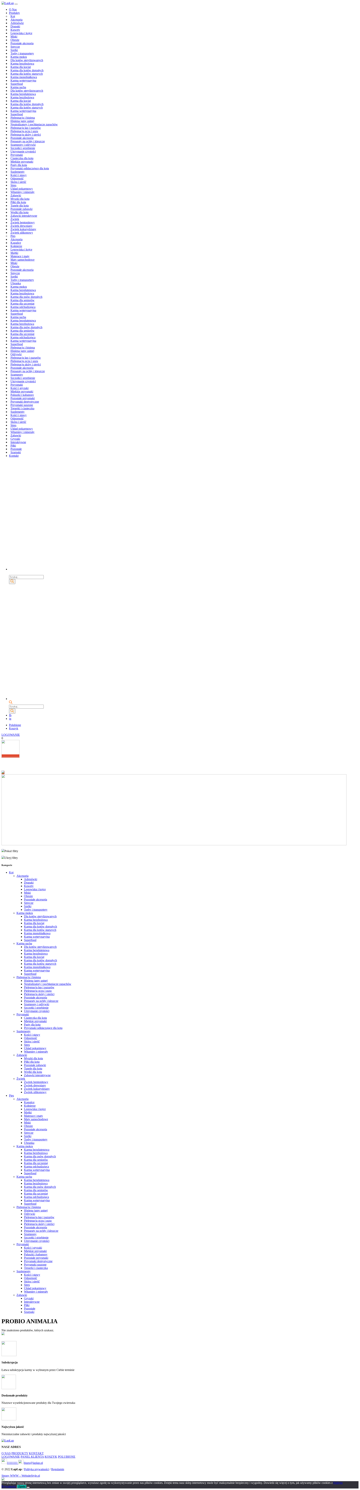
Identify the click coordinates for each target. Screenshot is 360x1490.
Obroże (14, 40)
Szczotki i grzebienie (22, 148)
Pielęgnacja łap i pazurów (25, 127)
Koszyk (13, 728)
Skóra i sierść (18, 181)
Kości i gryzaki (19, 388)
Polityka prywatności (36, 1469)
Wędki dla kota (19, 212)
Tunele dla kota (19, 205)
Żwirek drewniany (21, 225)
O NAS (6, 1453)
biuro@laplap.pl (33, 1462)
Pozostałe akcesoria (22, 43)
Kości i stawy (18, 175)
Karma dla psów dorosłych (26, 296)
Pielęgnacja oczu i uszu (24, 131)
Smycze (15, 46)
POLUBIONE (66, 1456)
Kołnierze (16, 246)
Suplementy (17, 171)
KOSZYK (51, 1456)
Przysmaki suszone (21, 405)
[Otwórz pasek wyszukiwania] (10, 573)
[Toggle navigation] (16, 4)
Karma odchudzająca (22, 307)
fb (10, 715)
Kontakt (14, 455)
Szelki (14, 50)
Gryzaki (15, 438)
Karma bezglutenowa (23, 94)
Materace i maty (19, 256)
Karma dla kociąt (20, 67)
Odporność (17, 178)
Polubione (15, 725)
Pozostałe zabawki (21, 209)
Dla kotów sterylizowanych (26, 60)
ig (10, 718)
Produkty (14, 12)
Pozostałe (16, 449)
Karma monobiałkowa (23, 77)
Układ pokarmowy (21, 188)
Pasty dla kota (18, 165)
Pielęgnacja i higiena (22, 117)
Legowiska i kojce (21, 33)
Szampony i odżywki (23, 144)
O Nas (13, 9)
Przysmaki (16, 154)
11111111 (12, 1462)
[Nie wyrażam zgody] (28, 1487)
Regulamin (57, 1469)
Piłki (13, 445)
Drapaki (15, 26)
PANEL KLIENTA (32, 1456)
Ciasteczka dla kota (21, 158)
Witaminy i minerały (22, 192)
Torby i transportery (22, 53)
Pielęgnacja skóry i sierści (25, 134)
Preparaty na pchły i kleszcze (27, 141)
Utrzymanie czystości (23, 151)
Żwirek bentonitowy (22, 222)
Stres (13, 185)
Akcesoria (16, 19)
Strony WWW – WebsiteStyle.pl (21, 1475)
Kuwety (15, 29)
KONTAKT (36, 1453)
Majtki (14, 252)
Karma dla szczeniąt (22, 303)
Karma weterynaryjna (23, 80)
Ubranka (15, 283)
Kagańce (15, 242)
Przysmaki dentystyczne (24, 401)
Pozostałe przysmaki (22, 398)
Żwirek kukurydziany (23, 229)
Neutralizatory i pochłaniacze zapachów (34, 124)
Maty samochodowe (22, 259)
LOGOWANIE (11, 734)
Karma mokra (18, 56)
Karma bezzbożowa (22, 63)
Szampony (16, 374)
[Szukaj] (12, 581)
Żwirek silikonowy (21, 232)
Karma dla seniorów (22, 300)
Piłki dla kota (18, 202)
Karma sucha (18, 87)
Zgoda (21, 1486)
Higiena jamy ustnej (22, 121)
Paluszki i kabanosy (22, 394)
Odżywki (16, 354)
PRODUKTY (19, 1453)
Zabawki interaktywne (23, 215)
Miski (13, 36)
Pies (12, 236)
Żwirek (14, 219)
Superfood (16, 83)
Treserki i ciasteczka (22, 408)
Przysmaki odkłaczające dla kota (29, 168)
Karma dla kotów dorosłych (27, 70)
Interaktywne (18, 442)
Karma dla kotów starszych (26, 73)
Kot (12, 16)
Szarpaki (15, 452)
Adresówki (17, 23)
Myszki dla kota (19, 198)
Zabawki (15, 195)
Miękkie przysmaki (21, 161)
